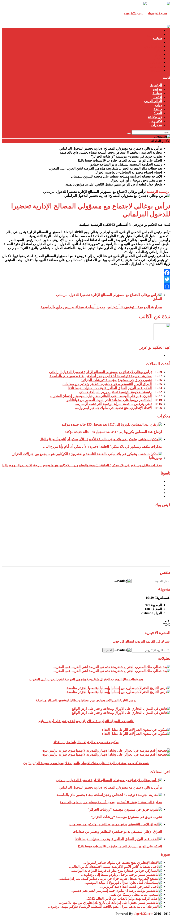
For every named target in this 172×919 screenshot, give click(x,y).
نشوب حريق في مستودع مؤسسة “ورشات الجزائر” (126, 156)
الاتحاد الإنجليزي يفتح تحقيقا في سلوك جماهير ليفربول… (113, 408)
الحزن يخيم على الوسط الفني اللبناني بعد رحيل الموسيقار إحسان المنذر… (101, 396)
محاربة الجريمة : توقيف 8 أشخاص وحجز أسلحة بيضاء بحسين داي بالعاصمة (111, 152)
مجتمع (157, 34)
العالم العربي (153, 46)
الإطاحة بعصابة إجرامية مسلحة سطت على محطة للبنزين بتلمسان (116, 176)
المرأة (158, 58)
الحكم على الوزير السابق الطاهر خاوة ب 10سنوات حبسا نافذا (120, 160)
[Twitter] (86, 279)
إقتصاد (157, 42)
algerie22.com (143, 913)
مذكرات (156, 70)
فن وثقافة (155, 62)
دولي (158, 50)
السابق (157, 299)
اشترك (108, 650)
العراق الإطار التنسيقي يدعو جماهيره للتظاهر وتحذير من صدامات (107, 384)
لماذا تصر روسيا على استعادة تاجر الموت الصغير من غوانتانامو (109, 400)
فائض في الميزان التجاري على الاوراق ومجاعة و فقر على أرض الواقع (86, 721)
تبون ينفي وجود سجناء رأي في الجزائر (136, 180)
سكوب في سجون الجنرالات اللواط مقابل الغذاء (86, 742)
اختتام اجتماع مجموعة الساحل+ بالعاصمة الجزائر (128, 172)
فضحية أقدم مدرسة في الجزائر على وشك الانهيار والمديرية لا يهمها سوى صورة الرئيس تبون (86, 763)
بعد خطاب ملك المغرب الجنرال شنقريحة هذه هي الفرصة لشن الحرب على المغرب (105, 168)
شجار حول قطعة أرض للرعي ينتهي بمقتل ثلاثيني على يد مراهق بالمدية (113, 184)
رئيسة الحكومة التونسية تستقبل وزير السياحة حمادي (126, 164)
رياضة (158, 54)
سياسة (157, 38)
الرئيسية (156, 30)
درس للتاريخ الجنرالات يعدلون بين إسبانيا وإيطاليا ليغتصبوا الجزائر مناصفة (86, 700)
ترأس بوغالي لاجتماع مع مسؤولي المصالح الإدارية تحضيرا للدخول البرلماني (110, 148)
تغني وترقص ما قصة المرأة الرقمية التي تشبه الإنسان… (113, 404)
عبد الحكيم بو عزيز (150, 224)
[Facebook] (86, 272)
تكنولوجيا (156, 66)
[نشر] (86, 286)
